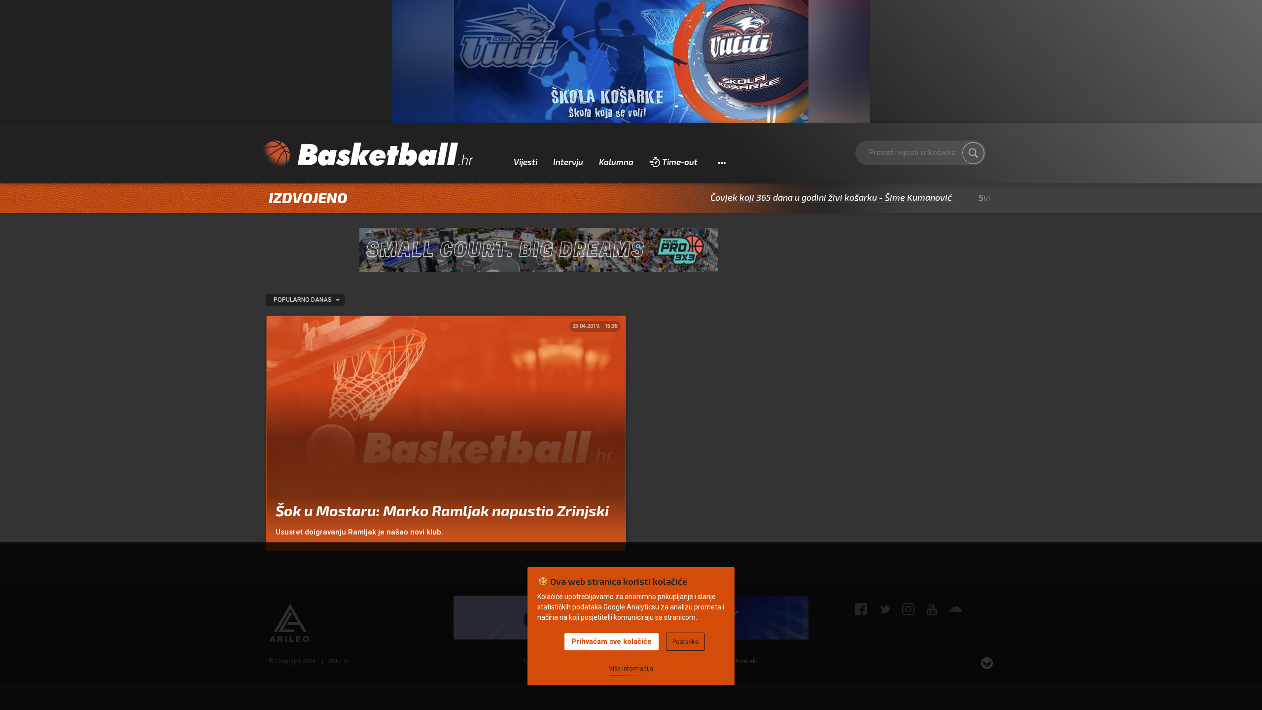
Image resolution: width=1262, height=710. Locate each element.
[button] (721, 162)
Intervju (568, 162)
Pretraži (973, 153)
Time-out (680, 162)
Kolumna (616, 162)
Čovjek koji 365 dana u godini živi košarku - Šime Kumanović (799, 197)
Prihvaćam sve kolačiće (611, 641)
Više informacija (631, 668)
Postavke (685, 641)
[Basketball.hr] (367, 155)
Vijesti (525, 162)
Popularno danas (303, 299)
